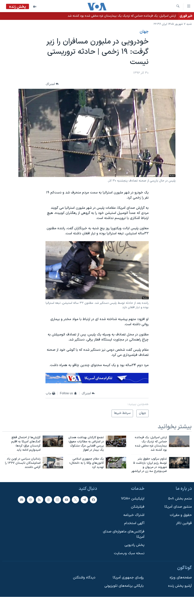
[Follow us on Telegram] (84, 499)
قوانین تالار (184, 523)
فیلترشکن (137, 506)
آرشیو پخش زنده (180, 585)
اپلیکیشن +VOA (132, 498)
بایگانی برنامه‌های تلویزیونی (124, 585)
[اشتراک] (21, 499)
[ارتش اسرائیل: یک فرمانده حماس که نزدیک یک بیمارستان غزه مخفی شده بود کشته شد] (179, 441)
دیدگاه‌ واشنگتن (84, 577)
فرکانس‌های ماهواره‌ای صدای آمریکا (123, 534)
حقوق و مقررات (181, 515)
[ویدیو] (34, 6)
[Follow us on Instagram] (57, 499)
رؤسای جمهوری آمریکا (128, 577)
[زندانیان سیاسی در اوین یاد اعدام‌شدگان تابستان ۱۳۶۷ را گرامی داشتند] (53, 462)
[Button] (52, 84)
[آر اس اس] (39, 499)
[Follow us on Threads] (48, 499)
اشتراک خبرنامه (133, 515)
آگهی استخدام (134, 523)
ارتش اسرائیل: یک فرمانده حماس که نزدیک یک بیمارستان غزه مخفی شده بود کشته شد (122, 16)
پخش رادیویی (134, 545)
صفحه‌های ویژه (181, 577)
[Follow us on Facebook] (93, 499)
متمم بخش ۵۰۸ (180, 498)
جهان (144, 32)
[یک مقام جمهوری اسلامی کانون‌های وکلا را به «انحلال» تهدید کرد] (116, 462)
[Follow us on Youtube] (66, 499)
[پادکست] (30, 499)
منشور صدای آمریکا (178, 506)
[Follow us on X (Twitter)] (75, 499)
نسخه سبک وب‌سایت (129, 553)
